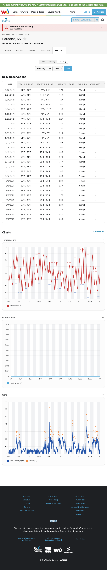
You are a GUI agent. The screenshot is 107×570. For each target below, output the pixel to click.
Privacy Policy (80, 500)
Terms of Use (80, 496)
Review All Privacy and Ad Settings (26, 539)
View (68, 68)
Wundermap (53, 500)
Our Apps (26, 496)
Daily (43, 62)
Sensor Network (20, 12)
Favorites (6, 21)
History (59, 50)
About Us (26, 500)
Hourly (19, 50)
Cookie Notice (80, 503)
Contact (27, 503)
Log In (87, 12)
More (72, 12)
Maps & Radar (37, 12)
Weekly (52, 62)
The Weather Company (38, 550)
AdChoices (80, 511)
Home (5, 11)
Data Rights (80, 539)
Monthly (62, 62)
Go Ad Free (99, 12)
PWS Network (53, 496)
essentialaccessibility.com (53, 521)
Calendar (45, 50)
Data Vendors (80, 514)
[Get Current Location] (96, 19)
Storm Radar (68, 550)
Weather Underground (58, 550)
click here (98, 5)
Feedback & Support (53, 503)
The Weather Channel (48, 550)
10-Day (31, 50)
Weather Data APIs (27, 511)
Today (8, 50)
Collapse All (98, 232)
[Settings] (102, 19)
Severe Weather (55, 12)
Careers (27, 507)
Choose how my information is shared (53, 539)
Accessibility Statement (80, 507)
